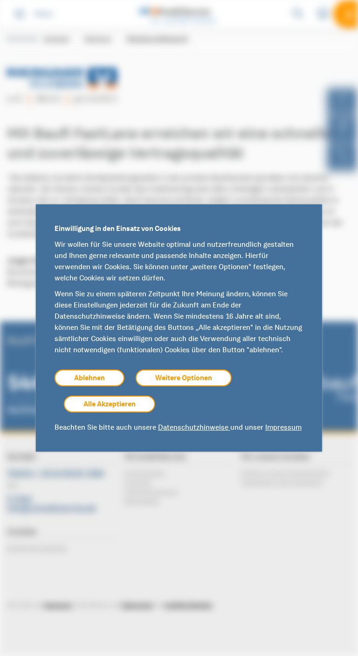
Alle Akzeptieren (109, 404)
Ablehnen (89, 378)
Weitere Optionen (183, 378)
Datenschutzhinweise (194, 427)
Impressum (283, 427)
